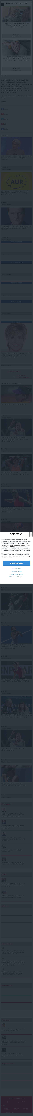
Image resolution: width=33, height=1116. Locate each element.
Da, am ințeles (16, 563)
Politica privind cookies (16, 574)
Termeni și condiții (16, 571)
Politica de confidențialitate (16, 577)
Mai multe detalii (16, 568)
